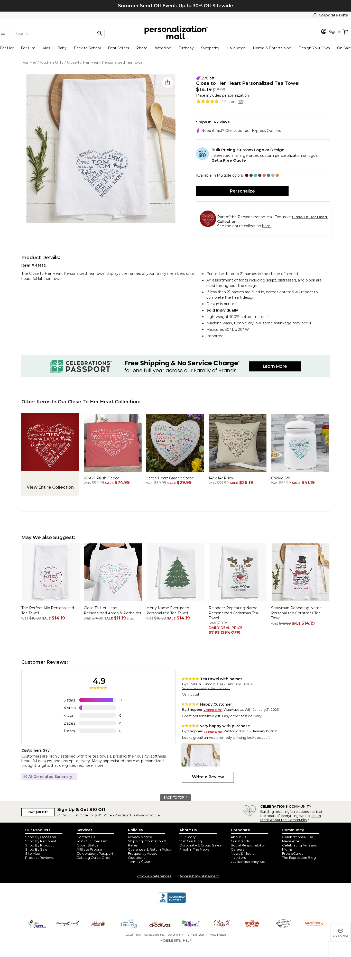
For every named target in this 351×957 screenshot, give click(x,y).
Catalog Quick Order (94, 857)
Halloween (236, 48)
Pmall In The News (194, 849)
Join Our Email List (92, 841)
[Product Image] (101, 149)
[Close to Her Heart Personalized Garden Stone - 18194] (175, 473)
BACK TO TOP (174, 797)
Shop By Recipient (40, 841)
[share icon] (167, 82)
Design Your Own (314, 48)
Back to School (87, 48)
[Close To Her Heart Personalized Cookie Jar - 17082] (300, 473)
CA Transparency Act (248, 862)
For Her (7, 48)
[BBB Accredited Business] (172, 902)
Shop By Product (39, 845)
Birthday (186, 48)
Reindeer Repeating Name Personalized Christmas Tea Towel (233, 613)
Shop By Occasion (40, 837)
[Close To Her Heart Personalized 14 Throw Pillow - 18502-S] (237, 473)
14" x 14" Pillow (221, 478)
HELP (187, 940)
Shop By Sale (36, 849)
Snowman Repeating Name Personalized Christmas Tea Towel (296, 613)
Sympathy (210, 48)
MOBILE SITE (170, 940)
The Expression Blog (299, 857)
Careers (237, 849)
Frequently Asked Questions (143, 855)
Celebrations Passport (95, 853)
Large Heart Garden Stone (170, 478)
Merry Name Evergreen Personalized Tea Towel (167, 610)
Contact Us (86, 837)
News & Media (242, 853)
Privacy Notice (148, 815)
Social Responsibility (248, 845)
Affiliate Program (91, 849)
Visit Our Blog (190, 841)
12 (240, 101)
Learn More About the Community (290, 818)
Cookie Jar (280, 478)
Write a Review (208, 776)
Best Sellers (118, 48)
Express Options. (267, 130)
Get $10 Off (38, 812)
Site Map (32, 853)
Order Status (87, 845)
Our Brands (240, 841)
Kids (46, 48)
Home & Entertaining (272, 48)
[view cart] (346, 31)
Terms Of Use (139, 862)
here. (266, 226)
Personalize (242, 191)
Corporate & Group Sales (200, 845)
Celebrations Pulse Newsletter (297, 839)
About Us (238, 837)
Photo (141, 48)
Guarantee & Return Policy (150, 849)
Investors (238, 857)
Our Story (187, 837)
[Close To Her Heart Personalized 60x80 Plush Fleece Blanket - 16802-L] (113, 473)
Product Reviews (39, 857)
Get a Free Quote (228, 160)
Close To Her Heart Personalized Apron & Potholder (112, 610)
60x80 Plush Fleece (101, 478)
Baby (62, 48)
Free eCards (292, 853)
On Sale (344, 48)
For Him (28, 48)
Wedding (163, 48)
